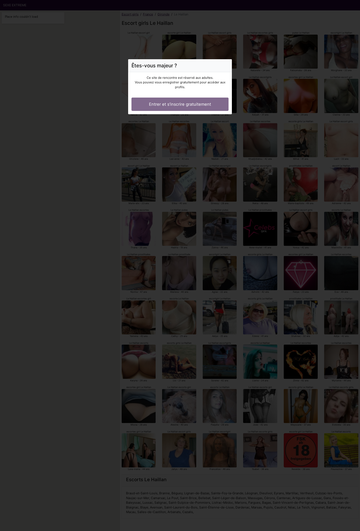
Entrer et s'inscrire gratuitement (180, 104)
